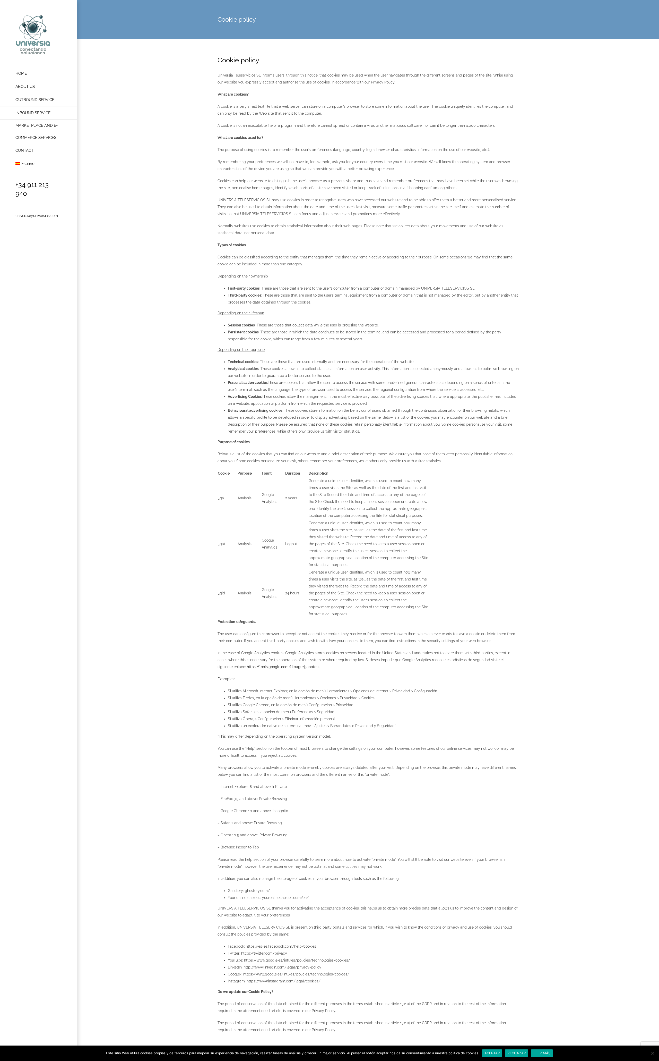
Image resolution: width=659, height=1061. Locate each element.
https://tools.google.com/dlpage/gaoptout (283, 667)
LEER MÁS (541, 1053)
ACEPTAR (492, 1053)
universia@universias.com (36, 216)
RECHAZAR (516, 1053)
